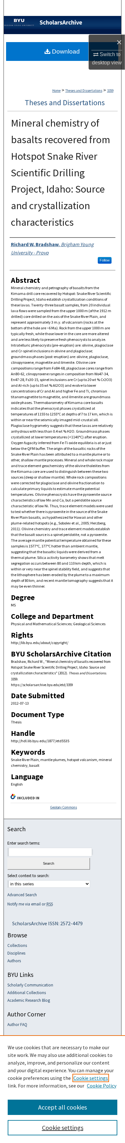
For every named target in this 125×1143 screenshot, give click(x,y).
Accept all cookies (62, 1107)
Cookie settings (90, 1078)
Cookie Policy (101, 1085)
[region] (62, 1089)
